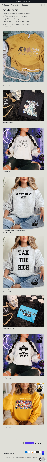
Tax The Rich (6, 289)
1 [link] (17, 433)
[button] (2, 5)
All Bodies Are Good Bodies (9, 84)
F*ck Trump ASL (6, 171)
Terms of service (41, 457)
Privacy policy (35, 457)
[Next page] (29, 433)
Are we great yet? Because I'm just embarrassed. (14, 230)
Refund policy (29, 457)
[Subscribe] (22, 443)
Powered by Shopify (22, 457)
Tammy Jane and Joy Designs (14, 457)
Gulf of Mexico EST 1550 (8, 328)
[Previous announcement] (2, 1)
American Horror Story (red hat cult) (11, 426)
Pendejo (4, 377)
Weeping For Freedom (8, 122)
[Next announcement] (45, 1)
